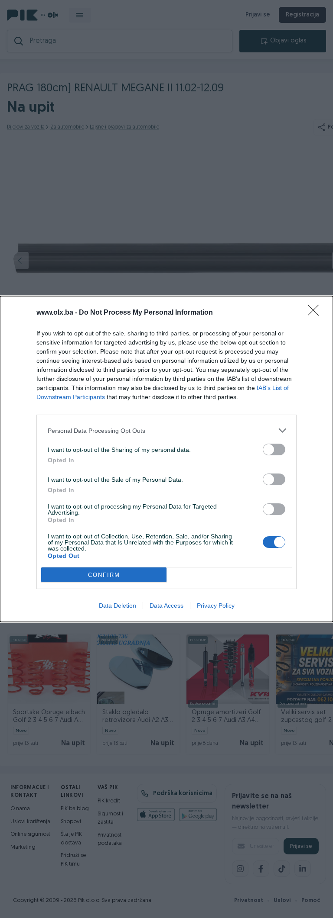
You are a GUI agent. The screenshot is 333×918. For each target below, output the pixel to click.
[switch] (274, 449)
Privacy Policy (216, 605)
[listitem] (166, 430)
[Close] (316, 313)
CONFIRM (104, 575)
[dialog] (166, 459)
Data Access (166, 605)
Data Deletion (117, 605)
